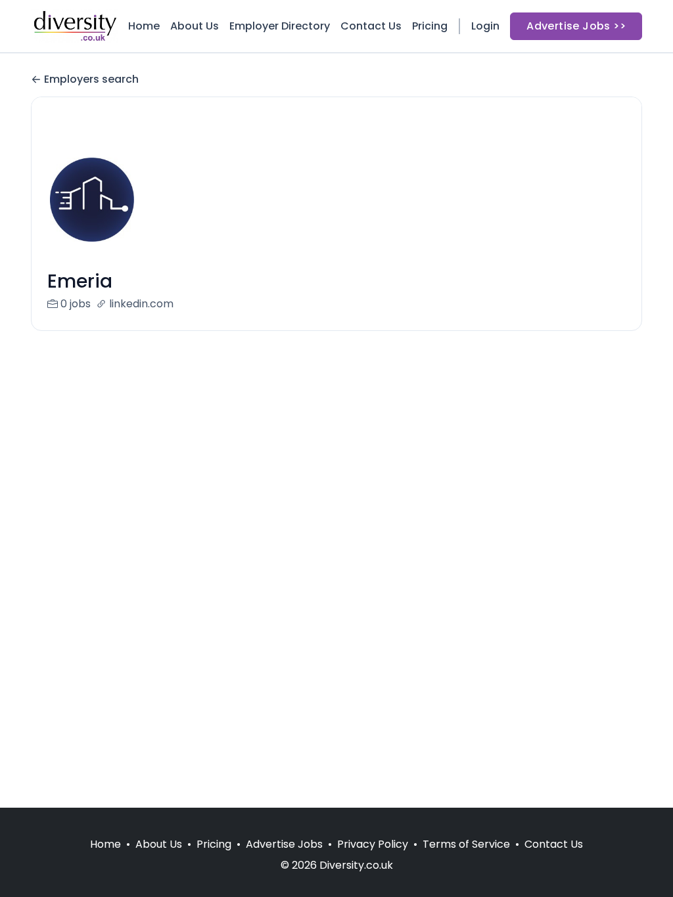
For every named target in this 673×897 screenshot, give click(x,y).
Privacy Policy (372, 844)
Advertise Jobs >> (576, 25)
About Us (194, 25)
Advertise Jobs (284, 844)
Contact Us (371, 25)
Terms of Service (466, 844)
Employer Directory (279, 25)
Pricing (430, 25)
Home (144, 25)
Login (485, 25)
